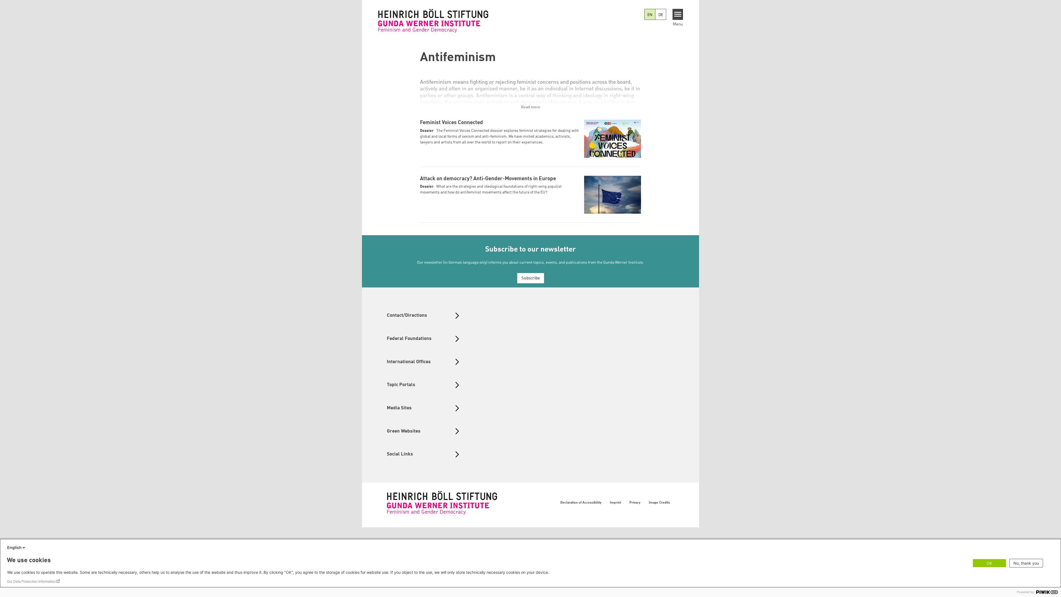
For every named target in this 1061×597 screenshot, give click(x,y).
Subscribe (530, 278)
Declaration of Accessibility (581, 502)
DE (660, 15)
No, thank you (1026, 563)
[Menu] (678, 14)
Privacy (634, 502)
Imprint (615, 502)
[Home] (433, 21)
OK (989, 563)
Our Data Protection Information (31, 581)
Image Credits (659, 502)
